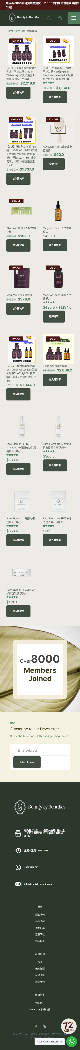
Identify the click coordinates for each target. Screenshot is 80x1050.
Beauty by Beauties (40, 1038)
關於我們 (40, 914)
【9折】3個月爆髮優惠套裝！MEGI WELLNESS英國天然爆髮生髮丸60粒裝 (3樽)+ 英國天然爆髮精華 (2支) (21, 373)
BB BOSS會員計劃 (40, 1009)
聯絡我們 (40, 981)
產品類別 (20, 30)
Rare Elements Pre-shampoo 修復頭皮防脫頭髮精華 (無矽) (21, 447)
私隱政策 (40, 975)
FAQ (40, 962)
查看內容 (53, 164)
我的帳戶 (40, 1002)
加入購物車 (18, 92)
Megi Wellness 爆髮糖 (19, 294)
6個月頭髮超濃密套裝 (55, 365)
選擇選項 (53, 316)
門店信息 (40, 941)
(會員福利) (56, 3)
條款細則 (40, 968)
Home (10, 30)
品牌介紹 (40, 921)
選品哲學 (40, 927)
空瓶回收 (40, 934)
